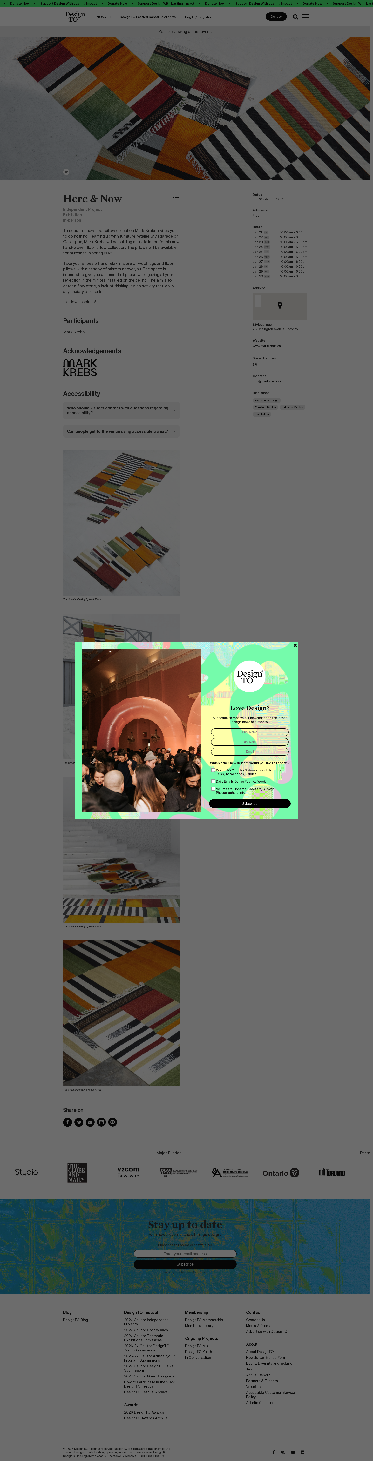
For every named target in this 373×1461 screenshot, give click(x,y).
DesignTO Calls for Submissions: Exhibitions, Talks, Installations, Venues (249, 772)
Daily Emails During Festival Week (241, 781)
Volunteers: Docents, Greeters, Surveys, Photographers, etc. (245, 791)
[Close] (295, 645)
